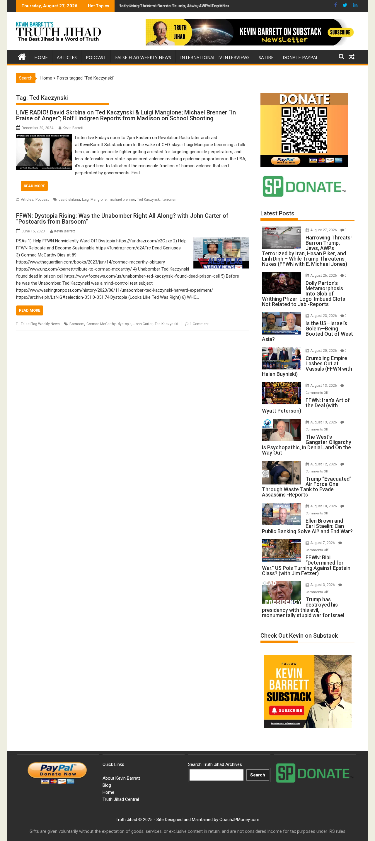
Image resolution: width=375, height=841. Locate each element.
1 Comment (199, 324)
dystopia (125, 324)
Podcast (96, 57)
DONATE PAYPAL (300, 57)
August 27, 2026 (324, 230)
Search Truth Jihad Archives (215, 764)
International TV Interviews (215, 57)
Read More (34, 186)
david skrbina (69, 199)
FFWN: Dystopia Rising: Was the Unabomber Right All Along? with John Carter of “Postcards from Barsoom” (122, 218)
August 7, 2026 (323, 543)
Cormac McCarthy (101, 324)
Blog (107, 785)
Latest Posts (277, 213)
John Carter (143, 324)
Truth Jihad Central (121, 799)
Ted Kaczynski (149, 199)
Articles (67, 57)
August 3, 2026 (323, 585)
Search (257, 775)
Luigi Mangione (94, 199)
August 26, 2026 (324, 275)
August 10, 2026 (324, 506)
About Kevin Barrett (121, 778)
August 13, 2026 (324, 386)
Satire (266, 57)
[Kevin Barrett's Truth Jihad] (22, 56)
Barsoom (76, 324)
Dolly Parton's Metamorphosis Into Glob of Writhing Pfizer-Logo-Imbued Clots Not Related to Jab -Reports (221, 6)
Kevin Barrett (73, 128)
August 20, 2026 (324, 351)
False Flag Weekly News (143, 57)
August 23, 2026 (324, 316)
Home (41, 57)
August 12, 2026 (324, 464)
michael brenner (122, 199)
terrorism (170, 199)
